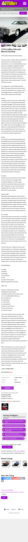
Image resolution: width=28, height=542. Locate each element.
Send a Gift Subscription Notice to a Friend (12, 492)
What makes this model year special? (14, 425)
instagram (22, 509)
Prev (2, 30)
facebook (7, 509)
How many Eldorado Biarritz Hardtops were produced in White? (14, 434)
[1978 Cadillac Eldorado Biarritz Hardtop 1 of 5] (14, 30)
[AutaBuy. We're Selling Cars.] (9, 3)
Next (25, 30)
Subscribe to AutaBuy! (7, 490)
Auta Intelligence (21, 451)
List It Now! (7, 447)
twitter (14, 509)
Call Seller (7, 388)
